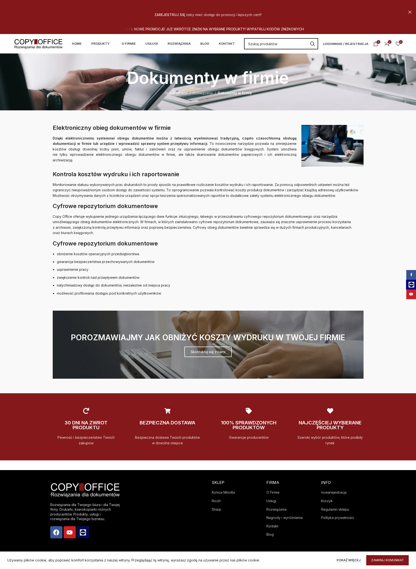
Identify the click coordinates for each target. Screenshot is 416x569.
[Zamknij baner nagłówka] (410, 12)
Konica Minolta (223, 492)
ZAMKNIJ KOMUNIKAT (387, 560)
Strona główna (175, 93)
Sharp (216, 509)
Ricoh (216, 501)
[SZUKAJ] (312, 43)
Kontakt (272, 526)
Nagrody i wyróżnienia (284, 518)
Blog (270, 534)
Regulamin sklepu (335, 509)
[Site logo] (38, 43)
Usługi (271, 501)
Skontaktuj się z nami (208, 352)
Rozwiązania (203, 93)
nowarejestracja (334, 492)
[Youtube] (70, 532)
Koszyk (327, 501)
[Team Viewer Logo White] (83, 532)
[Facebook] (56, 532)
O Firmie (273, 492)
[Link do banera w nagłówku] (208, 12)
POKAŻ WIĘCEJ (349, 560)
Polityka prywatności (337, 518)
